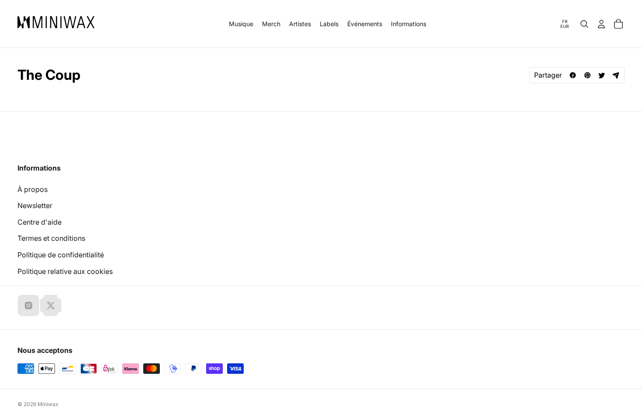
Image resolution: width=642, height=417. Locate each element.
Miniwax (48, 404)
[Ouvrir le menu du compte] (601, 24)
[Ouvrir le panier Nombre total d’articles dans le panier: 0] (618, 24)
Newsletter (34, 205)
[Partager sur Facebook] (572, 75)
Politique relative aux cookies (65, 271)
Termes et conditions (51, 238)
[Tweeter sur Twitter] (601, 75)
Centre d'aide (39, 222)
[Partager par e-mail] (616, 75)
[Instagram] (28, 305)
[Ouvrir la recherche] (584, 24)
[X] (51, 305)
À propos (32, 189)
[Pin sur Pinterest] (587, 75)
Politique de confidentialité (60, 254)
